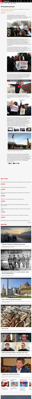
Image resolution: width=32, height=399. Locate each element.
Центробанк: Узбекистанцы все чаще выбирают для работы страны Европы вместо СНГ (15, 220)
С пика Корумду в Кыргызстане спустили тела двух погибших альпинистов (13, 187)
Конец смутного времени (13, 380)
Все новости (29, 222)
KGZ (12, 1)
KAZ (10, 1)
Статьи (5, 3)
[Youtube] (18, 163)
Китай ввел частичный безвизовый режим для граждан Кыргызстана (12, 199)
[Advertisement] (19, 170)
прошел (17, 117)
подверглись (26, 160)
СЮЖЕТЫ (14, 3)
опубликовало (27, 158)
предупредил (26, 42)
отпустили (19, 125)
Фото (11, 3)
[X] (9, 163)
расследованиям (10, 119)
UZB (18, 1)
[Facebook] (17, 163)
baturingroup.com (22, 397)
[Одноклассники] (12, 163)
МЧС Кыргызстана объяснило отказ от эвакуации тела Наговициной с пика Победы (14, 215)
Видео (9, 3)
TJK (14, 1)
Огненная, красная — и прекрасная (5, 380)
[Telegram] (15, 163)
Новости (2, 3)
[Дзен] (14, 163)
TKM (16, 1)
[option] (10, 129)
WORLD (21, 1)
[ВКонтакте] (10, 163)
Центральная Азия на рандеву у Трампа (23, 380)
